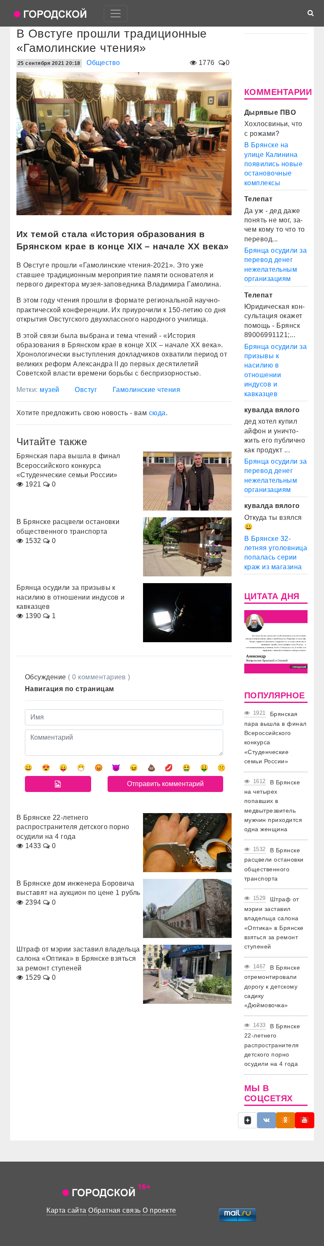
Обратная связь (114, 1210)
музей (49, 389)
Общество (103, 62)
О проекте (159, 1210)
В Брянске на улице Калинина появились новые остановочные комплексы (273, 163)
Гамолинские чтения (147, 389)
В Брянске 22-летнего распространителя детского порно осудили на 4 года (272, 1045)
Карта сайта (66, 1210)
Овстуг (86, 389)
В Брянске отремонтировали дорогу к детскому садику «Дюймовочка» (272, 986)
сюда (157, 412)
